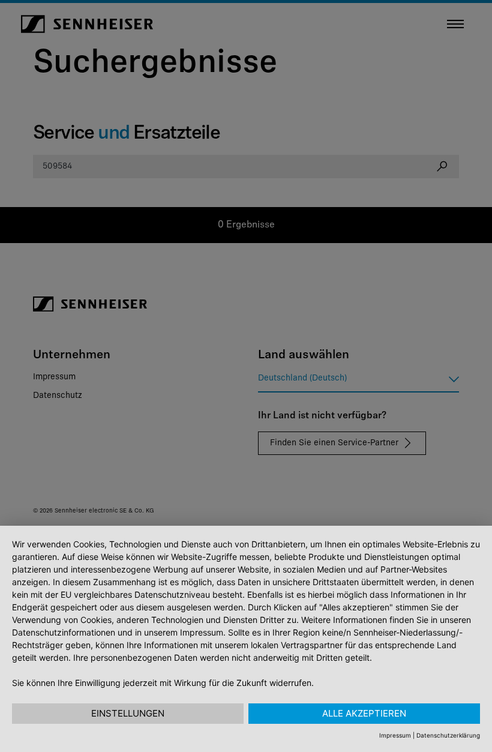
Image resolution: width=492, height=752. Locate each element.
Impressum (395, 735)
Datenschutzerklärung (448, 735)
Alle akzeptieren (364, 713)
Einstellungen (127, 713)
